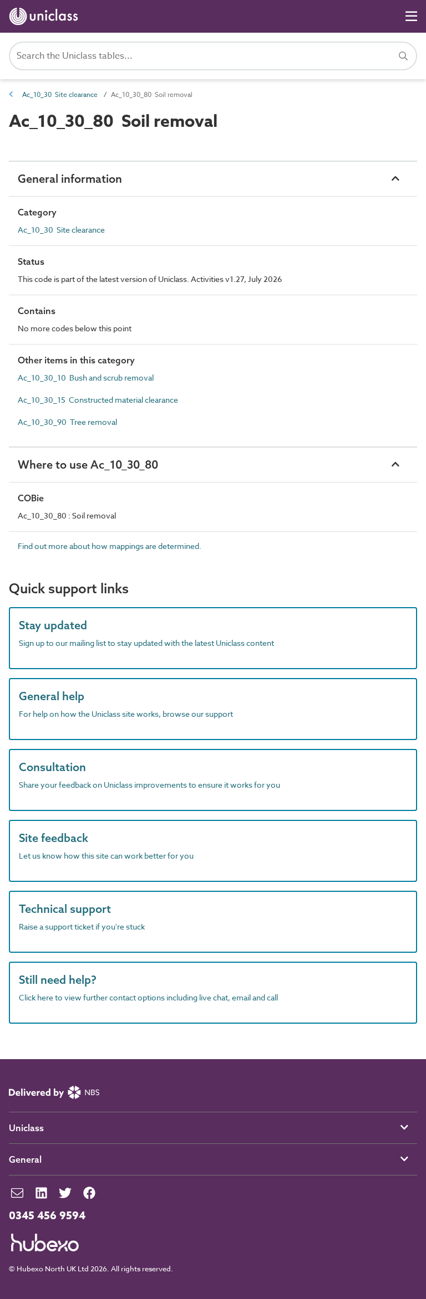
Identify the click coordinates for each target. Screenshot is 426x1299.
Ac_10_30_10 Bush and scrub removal (86, 377)
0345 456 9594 (47, 1216)
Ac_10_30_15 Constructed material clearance (98, 399)
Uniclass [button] (26, 1127)
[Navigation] (411, 16)
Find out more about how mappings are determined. (109, 546)
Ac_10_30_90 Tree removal (67, 422)
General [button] (25, 1159)
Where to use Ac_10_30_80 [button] (88, 464)
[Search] (403, 56)
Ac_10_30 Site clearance (60, 94)
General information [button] (70, 179)
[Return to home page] (46, 16)
